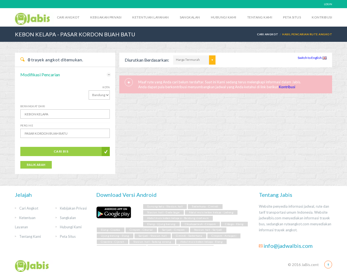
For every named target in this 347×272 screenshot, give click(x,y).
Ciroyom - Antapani (223, 235)
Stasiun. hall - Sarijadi (208, 229)
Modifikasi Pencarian (40, 74)
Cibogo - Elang (234, 224)
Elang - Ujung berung (161, 224)
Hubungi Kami (223, 17)
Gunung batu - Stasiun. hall (165, 206)
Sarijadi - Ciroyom (173, 229)
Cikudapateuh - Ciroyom (200, 224)
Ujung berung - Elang (115, 235)
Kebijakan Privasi (105, 17)
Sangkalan (190, 17)
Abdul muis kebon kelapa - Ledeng (211, 212)
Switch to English (310, 58)
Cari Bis (61, 151)
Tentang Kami (259, 17)
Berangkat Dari (32, 106)
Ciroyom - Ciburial (141, 229)
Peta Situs (292, 17)
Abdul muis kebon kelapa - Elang (201, 241)
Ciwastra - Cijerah (112, 241)
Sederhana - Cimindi (205, 206)
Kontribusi (322, 17)
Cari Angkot (68, 17)
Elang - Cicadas (110, 229)
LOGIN (328, 4)
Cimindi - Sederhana (189, 235)
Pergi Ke (26, 125)
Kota (106, 87)
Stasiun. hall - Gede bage (163, 212)
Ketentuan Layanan (150, 17)
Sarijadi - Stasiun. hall (153, 235)
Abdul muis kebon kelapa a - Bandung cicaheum (178, 218)
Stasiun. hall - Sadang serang (152, 241)
